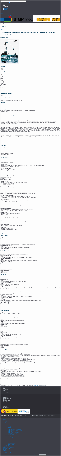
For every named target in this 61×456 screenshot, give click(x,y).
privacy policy (36, 385)
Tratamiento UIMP (54, 415)
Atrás (1, 29)
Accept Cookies (42, 385)
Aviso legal (34, 415)
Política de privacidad (39, 415)
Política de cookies (47, 415)
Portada (1, 23)
